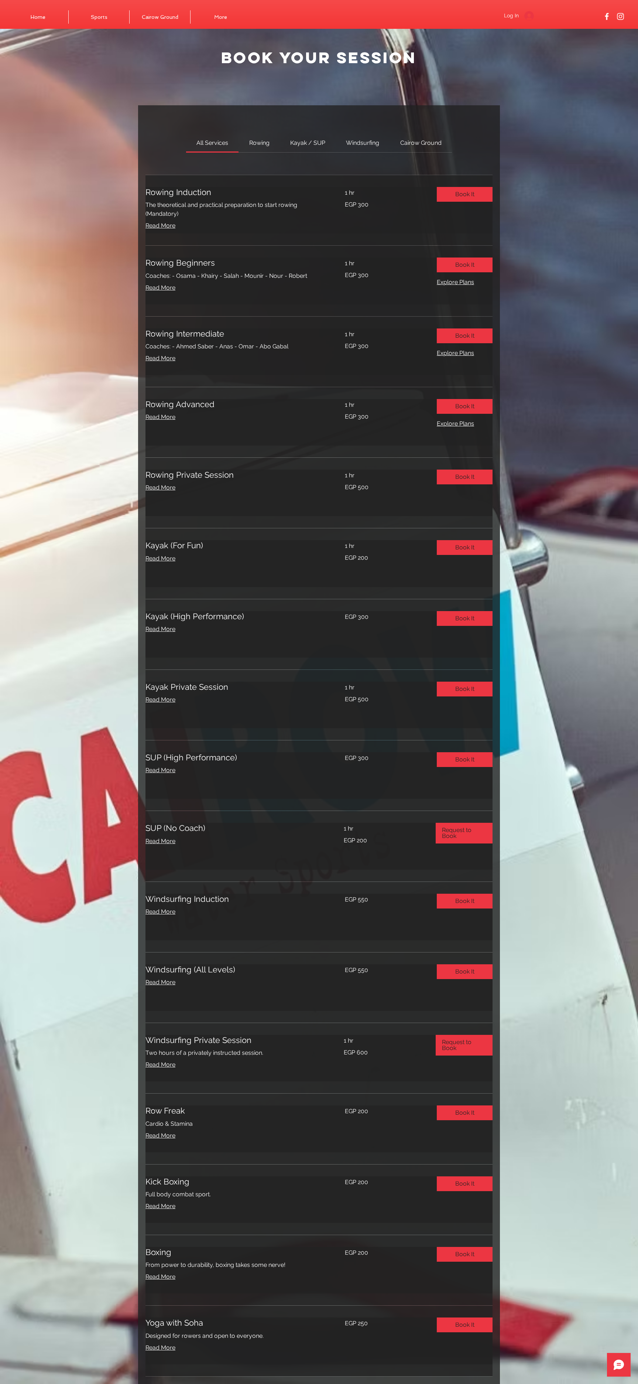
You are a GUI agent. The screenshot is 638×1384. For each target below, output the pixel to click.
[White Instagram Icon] (620, 16)
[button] (465, 194)
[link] (212, 142)
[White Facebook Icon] (606, 16)
